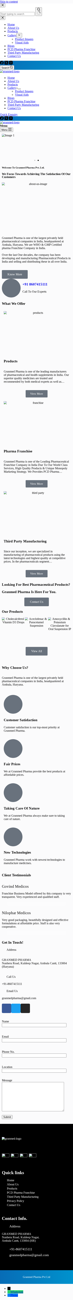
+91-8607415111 (12, 983)
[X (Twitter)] (6, 63)
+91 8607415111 (35, 284)
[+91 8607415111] (11, 288)
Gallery (11, 87)
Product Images (24, 91)
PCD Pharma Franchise (21, 101)
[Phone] (8, 1295)
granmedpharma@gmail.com (19, 998)
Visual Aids (22, 94)
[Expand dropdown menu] (19, 88)
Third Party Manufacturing (23, 104)
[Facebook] (2, 63)
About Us (13, 81)
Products (12, 84)
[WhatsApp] (8, 1291)
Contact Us (14, 108)
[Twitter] (16, 1008)
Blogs (10, 98)
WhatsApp (16, 1291)
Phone (14, 1295)
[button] (34, 160)
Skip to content (9, 1)
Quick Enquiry (9, 114)
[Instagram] (11, 63)
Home (11, 77)
